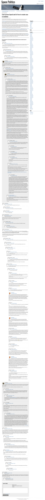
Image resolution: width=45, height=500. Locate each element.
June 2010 (31, 63)
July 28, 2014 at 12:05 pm (14, 349)
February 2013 (31, 44)
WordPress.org (31, 113)
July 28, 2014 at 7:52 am (8, 450)
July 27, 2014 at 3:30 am (12, 96)
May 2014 (31, 35)
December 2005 (31, 95)
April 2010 (31, 64)
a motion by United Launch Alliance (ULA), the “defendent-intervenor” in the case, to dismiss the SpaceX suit (15, 29)
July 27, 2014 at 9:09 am (7, 383)
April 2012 (31, 50)
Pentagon (31, 26)
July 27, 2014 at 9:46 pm (14, 337)
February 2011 (31, 58)
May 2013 (31, 42)
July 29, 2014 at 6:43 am (8, 403)
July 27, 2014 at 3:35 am (8, 211)
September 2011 (31, 54)
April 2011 (31, 57)
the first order (4, 21)
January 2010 (31, 66)
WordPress (22, 499)
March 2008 (31, 79)
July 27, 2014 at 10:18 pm (10, 444)
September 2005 (31, 97)
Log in (30, 111)
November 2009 (31, 67)
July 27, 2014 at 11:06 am (9, 436)
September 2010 (31, 61)
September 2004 (31, 104)
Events (30, 24)
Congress (31, 23)
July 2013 (31, 41)
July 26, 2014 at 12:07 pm (10, 74)
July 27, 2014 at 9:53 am (14, 146)
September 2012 (31, 47)
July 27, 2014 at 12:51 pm (13, 258)
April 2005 (31, 100)
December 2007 (31, 81)
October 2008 (31, 75)
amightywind (7, 449)
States (30, 27)
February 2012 (31, 51)
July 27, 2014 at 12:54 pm (12, 264)
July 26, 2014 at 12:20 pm (11, 79)
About (30, 30)
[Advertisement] (36, 15)
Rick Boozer (12, 292)
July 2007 (31, 84)
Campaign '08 (31, 22)
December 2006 (31, 88)
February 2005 (31, 101)
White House (31, 28)
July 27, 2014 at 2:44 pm (14, 273)
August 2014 (31, 33)
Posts (39, 1)
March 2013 (31, 43)
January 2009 (31, 73)
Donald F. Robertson (11, 195)
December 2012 (31, 45)
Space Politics (22, 498)
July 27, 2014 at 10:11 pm (14, 344)
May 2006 (31, 92)
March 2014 (31, 36)
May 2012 (31, 49)
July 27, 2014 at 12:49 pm (10, 226)
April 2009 (31, 71)
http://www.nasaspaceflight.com (13, 397)
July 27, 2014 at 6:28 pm (14, 318)
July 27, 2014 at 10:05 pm (14, 152)
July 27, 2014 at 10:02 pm (14, 175)
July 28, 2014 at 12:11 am (10, 56)
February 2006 (31, 94)
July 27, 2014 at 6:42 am (13, 141)
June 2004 (31, 106)
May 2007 (31, 85)
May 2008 (31, 78)
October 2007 (31, 82)
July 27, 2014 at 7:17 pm (8, 478)
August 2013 (31, 40)
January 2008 (31, 80)
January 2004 (31, 109)
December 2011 (31, 52)
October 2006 (31, 89)
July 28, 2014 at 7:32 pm (14, 370)
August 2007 (31, 83)
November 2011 (31, 53)
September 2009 (31, 68)
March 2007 (31, 86)
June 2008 (31, 77)
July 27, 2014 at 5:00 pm (14, 293)
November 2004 (31, 103)
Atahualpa (25, 499)
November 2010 (31, 60)
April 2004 (31, 107)
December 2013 (31, 38)
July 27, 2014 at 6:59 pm (8, 389)
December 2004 (31, 102)
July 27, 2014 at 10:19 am (8, 428)
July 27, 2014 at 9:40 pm (10, 395)
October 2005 (31, 96)
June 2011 (31, 56)
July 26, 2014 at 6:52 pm (7, 215)
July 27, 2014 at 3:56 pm (14, 288)
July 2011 (31, 55)
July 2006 (31, 91)
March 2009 (31, 72)
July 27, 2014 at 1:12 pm (13, 269)
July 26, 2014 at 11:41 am (8, 43)
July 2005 (31, 98)
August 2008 (31, 76)
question (10, 130)
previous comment (9, 129)
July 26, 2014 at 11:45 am (8, 61)
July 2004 (31, 105)
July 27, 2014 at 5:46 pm (14, 303)
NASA (30, 25)
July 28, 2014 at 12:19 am (14, 157)
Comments (42, 1)
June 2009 (31, 70)
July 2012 (31, 48)
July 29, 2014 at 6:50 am (11, 463)
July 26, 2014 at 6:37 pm (8, 207)
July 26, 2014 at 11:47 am (9, 50)
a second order (4, 28)
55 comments (3, 37)
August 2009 (31, 69)
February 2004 (31, 108)
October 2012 (31, 46)
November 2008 (31, 74)
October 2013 (31, 39)
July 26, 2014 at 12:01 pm (9, 68)
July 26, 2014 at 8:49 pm (8, 222)
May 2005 (31, 99)
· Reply (11, 43)
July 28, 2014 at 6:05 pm (14, 357)
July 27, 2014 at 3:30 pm (14, 281)
